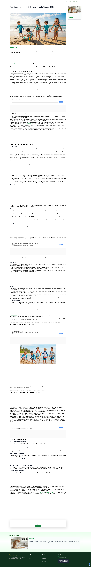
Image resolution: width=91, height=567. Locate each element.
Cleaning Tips (44, 556)
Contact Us (29, 558)
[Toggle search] (81, 1)
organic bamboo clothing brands (30, 123)
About (74, 1)
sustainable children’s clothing (16, 63)
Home (66, 1)
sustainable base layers (50, 492)
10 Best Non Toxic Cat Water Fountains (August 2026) (73, 15)
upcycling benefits (14, 315)
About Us (29, 556)
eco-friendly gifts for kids (41, 492)
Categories (70, 1)
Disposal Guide (44, 558)
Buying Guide (71, 17)
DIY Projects (44, 561)
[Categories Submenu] (72, 1)
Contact (77, 1)
